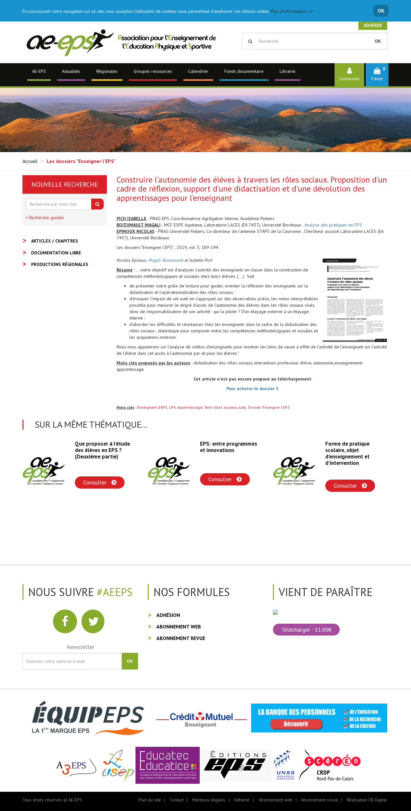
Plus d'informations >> (292, 11)
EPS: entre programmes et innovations (103, 447)
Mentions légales (208, 800)
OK (381, 10)
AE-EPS (39, 71)
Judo (242, 407)
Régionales (107, 71)
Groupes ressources (153, 71)
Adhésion (168, 615)
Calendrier (198, 71)
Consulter (95, 479)
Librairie (287, 71)
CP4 (172, 407)
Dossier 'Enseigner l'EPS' (269, 407)
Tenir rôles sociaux (220, 407)
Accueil (30, 161)
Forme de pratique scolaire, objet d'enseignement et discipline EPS (347, 453)
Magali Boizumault (165, 260)
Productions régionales (59, 264)
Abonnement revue (180, 638)
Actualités (71, 71)
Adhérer (373, 25)
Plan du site (149, 800)
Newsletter (80, 647)
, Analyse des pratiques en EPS (332, 225)
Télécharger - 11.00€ (306, 629)
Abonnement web (178, 626)
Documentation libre (56, 253)
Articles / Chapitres (54, 241)
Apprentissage (190, 407)
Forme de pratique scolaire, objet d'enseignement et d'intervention (222, 453)
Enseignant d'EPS (152, 407)
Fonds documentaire (244, 71)
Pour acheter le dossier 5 (252, 388)
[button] (377, 74)
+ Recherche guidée (45, 217)
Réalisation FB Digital (367, 800)
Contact (177, 800)
